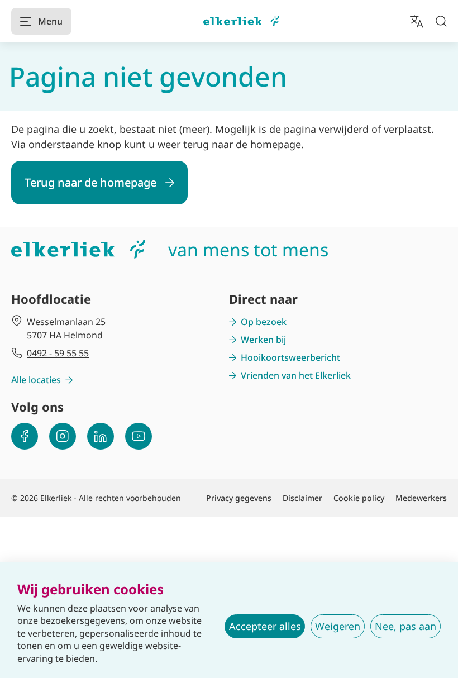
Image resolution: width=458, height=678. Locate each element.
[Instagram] (62, 436)
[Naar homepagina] (241, 21)
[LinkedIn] (100, 436)
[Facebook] (24, 436)
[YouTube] (138, 436)
